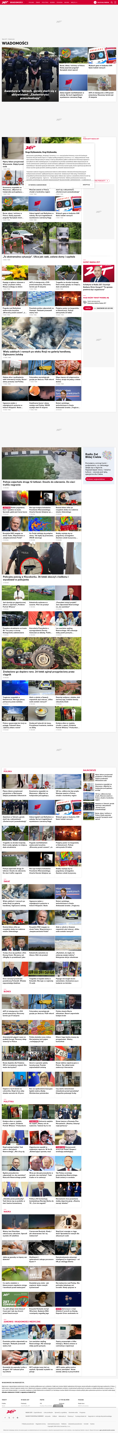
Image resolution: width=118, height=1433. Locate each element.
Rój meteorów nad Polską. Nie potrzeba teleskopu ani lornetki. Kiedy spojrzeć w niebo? (68, 1286)
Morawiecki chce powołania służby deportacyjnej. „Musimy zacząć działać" (68, 1201)
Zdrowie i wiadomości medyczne (22, 1321)
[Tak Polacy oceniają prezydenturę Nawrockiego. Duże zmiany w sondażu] (68, 1163)
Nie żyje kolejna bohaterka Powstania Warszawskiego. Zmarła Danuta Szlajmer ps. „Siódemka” (40, 510)
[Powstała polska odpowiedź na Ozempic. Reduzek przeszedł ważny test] (41, 298)
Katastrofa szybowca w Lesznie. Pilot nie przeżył (39, 603)
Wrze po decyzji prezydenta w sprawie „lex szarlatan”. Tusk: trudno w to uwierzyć (41, 1175)
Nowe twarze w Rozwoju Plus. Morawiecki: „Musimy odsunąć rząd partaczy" (68, 1123)
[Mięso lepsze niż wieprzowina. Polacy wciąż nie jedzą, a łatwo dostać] (68, 367)
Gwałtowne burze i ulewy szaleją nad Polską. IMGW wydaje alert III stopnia (39, 405)
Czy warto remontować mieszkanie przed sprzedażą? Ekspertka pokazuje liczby (67, 1091)
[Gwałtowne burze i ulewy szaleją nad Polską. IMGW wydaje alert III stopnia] (41, 393)
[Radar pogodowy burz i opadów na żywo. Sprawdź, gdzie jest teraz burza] (15, 498)
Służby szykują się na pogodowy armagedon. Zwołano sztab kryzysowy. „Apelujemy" (66, 536)
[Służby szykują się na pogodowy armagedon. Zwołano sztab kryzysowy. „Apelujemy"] (68, 523)
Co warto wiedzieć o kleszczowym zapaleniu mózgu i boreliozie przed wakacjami (15, 1285)
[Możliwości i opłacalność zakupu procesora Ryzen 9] (41, 1247)
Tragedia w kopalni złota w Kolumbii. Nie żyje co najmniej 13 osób (41, 980)
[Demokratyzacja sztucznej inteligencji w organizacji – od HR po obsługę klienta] (68, 1247)
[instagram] (13, 1417)
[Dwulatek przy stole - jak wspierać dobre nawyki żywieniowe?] (41, 1273)
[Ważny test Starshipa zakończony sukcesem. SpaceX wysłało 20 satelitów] (15, 1221)
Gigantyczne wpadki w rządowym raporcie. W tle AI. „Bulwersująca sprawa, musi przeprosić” (40, 1150)
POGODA (81, 1400)
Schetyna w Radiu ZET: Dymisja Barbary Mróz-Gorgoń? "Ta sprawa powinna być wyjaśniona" (97, 287)
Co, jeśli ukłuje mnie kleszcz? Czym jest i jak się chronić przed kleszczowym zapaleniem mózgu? (14, 1312)
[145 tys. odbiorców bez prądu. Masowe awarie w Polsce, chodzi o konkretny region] (68, 781)
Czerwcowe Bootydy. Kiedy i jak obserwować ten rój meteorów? (40, 1233)
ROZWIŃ (59, 1406)
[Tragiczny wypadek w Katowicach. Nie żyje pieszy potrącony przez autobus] (15, 687)
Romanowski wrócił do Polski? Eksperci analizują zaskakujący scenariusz (66, 1150)
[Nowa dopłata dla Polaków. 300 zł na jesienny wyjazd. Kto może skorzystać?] (15, 1053)
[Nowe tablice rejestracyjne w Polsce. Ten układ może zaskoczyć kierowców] (68, 1053)
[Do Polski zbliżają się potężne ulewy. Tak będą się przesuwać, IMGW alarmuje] (41, 523)
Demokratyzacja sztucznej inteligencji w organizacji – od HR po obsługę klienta (68, 1259)
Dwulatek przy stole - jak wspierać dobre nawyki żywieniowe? (39, 1285)
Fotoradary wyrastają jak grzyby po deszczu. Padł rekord (41, 378)
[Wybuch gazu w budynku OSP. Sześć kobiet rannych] (68, 203)
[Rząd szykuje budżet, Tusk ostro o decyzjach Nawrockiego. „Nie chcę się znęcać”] (15, 1137)
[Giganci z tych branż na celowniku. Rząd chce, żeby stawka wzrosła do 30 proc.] (15, 1079)
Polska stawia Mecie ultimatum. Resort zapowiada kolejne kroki (67, 1013)
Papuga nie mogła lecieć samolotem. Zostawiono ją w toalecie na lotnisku (67, 980)
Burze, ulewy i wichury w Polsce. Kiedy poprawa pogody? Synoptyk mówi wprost (12, 216)
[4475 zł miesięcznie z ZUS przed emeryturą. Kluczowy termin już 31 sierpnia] (41, 272)
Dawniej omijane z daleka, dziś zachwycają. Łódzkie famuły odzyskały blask (68, 699)
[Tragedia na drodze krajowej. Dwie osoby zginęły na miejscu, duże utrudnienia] (68, 272)
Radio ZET (4, 39)
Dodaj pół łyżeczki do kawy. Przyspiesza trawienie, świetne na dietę (41, 725)
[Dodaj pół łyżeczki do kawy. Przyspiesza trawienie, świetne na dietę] (41, 713)
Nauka (66, 2)
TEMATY (4, 1400)
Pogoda (60, 2)
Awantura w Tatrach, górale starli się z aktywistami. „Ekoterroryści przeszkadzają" (67, 189)
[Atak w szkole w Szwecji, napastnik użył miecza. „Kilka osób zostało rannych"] (41, 687)
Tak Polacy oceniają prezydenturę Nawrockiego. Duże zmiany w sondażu (67, 1175)
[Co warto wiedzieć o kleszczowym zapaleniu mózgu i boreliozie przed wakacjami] (15, 1273)
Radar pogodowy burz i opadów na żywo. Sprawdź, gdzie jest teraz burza (15, 509)
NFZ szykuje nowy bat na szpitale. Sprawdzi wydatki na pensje (41, 1369)
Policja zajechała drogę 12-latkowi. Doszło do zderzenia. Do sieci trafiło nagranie (39, 483)
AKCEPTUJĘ (86, 184)
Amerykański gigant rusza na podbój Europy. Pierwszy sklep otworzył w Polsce (14, 1039)
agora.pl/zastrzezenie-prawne (107, 1430)
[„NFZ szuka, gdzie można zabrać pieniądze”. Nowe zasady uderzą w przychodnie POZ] (68, 1357)
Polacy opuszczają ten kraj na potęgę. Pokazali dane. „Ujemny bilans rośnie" (14, 725)
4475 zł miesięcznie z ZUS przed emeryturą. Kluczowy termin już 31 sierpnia (40, 284)
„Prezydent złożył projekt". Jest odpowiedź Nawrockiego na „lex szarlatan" (67, 604)
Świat (38, 2)
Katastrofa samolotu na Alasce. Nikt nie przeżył (38, 954)
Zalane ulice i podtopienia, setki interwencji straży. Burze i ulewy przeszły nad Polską (15, 379)
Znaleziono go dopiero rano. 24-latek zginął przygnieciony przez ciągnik (38, 673)
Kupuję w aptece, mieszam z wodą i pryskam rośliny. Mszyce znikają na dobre (14, 284)
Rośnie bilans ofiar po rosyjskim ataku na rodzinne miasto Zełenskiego (67, 509)
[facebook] (5, 1417)
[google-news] (17, 1417)
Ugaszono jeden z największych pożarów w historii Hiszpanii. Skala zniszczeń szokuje (12, 406)
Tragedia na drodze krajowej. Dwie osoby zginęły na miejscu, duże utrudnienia (68, 284)
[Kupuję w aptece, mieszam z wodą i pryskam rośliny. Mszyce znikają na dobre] (15, 272)
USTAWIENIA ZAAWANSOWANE (37, 185)
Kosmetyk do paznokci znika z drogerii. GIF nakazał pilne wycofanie (15, 1369)
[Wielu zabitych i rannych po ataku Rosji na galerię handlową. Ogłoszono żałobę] (41, 333)
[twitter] (9, 1417)
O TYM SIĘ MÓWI (64, 1400)
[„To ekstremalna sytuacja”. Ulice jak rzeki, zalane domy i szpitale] (41, 238)
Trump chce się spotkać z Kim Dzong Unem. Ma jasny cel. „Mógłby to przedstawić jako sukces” (14, 956)
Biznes (52, 2)
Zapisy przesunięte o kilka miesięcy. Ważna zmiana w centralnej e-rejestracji (66, 1343)
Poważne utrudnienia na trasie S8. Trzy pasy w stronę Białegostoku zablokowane (15, 630)
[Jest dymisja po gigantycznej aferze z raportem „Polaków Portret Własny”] (15, 592)
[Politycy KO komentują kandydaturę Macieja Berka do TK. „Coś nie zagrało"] (41, 1189)
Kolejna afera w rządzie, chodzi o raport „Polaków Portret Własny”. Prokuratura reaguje (67, 726)
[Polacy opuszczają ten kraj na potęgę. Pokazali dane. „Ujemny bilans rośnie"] (15, 713)
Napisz (88, 308)
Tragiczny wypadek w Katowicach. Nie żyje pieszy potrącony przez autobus (14, 699)
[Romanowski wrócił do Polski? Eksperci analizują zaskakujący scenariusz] (68, 1137)
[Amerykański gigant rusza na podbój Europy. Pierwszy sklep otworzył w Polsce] (15, 1027)
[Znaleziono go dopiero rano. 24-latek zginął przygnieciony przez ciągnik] (41, 653)
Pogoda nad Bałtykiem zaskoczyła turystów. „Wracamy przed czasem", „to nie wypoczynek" (14, 311)
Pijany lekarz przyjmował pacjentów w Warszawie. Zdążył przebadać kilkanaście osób (20, 164)
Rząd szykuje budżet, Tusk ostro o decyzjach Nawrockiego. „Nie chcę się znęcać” (13, 1150)
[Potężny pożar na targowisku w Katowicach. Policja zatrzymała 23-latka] (68, 298)
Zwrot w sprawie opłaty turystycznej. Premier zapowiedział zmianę (38, 1065)
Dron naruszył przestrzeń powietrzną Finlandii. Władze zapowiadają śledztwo (14, 980)
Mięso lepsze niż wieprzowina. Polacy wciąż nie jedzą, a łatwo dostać (68, 379)
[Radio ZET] (5, 2)
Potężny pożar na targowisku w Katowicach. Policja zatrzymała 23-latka (67, 310)
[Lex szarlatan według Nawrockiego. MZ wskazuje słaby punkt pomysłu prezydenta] (68, 618)
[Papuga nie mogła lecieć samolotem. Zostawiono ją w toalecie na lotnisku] (68, 969)
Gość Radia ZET (91, 262)
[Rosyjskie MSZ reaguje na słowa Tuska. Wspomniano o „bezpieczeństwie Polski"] (15, 523)
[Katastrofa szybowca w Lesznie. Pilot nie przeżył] (41, 592)
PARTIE (42, 1400)
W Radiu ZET (25, 1400)
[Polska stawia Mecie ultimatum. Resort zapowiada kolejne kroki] (68, 1001)
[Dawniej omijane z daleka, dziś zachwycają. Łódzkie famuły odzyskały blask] (68, 687)
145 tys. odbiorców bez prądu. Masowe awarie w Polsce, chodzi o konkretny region (41, 189)
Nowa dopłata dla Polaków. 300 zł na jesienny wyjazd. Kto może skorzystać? (15, 1065)
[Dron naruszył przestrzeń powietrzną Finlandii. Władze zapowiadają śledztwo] (15, 969)
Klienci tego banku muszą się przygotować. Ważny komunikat (67, 1039)
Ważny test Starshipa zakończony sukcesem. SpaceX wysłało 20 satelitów (15, 1233)
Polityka (45, 2)
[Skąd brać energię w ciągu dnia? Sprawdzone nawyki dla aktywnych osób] (68, 1221)
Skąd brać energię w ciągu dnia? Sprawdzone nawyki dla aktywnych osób (67, 1233)
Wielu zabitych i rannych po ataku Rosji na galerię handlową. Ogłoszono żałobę (37, 353)
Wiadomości (16, 2)
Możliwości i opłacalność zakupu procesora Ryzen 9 (41, 1259)
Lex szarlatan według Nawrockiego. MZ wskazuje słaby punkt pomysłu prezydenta (66, 631)
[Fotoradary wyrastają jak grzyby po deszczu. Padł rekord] (41, 367)
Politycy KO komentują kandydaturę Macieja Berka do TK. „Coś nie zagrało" (41, 1201)
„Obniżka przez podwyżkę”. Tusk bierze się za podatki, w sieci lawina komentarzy (14, 1201)
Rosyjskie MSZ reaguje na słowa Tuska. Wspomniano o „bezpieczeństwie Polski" (14, 535)
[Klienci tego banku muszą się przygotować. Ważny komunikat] (68, 1027)
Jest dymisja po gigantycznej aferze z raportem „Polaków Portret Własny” (14, 604)
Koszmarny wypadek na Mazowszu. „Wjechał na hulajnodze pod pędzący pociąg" (12, 190)
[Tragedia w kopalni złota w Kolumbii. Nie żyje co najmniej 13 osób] (41, 969)
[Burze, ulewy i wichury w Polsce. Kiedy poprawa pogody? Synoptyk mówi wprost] (15, 203)
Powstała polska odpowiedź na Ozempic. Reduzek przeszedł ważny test (41, 310)
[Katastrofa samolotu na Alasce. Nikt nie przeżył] (41, 943)
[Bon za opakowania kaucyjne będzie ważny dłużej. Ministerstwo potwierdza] (41, 1079)
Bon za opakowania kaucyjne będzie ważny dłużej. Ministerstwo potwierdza (40, 1091)
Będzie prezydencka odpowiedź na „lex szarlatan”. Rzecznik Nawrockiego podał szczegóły (14, 1176)
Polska (31, 2)
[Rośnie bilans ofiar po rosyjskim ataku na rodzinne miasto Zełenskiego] (68, 498)
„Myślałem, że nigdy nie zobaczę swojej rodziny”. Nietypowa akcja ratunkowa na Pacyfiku (67, 956)
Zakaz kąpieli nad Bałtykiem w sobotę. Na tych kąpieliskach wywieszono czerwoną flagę (41, 215)
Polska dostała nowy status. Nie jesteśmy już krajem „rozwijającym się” (40, 1039)
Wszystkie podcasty (97, 181)
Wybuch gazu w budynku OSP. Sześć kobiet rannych (68, 214)
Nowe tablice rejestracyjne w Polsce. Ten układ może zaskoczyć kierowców (67, 1065)
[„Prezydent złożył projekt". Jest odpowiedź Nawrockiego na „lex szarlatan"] (68, 592)
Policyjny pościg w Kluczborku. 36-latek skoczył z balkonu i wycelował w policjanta (36, 578)
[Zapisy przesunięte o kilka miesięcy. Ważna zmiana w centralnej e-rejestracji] (68, 1331)
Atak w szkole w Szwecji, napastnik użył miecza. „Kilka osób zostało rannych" (41, 699)
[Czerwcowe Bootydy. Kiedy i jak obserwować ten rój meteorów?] (41, 1221)
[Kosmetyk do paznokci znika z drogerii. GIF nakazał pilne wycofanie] (15, 1357)
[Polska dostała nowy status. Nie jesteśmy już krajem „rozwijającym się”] (41, 1027)
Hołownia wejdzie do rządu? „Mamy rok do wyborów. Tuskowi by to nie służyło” (41, 1124)
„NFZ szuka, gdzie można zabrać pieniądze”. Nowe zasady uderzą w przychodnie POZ (67, 1370)
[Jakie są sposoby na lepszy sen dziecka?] (15, 1247)
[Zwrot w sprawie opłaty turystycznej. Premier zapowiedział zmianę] (41, 1053)
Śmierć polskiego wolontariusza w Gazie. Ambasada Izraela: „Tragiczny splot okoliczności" (67, 406)
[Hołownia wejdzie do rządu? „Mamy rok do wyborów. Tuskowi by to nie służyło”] (41, 1111)
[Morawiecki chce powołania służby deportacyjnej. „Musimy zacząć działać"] (68, 1189)
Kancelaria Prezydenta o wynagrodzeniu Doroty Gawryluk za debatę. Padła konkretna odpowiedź (40, 631)
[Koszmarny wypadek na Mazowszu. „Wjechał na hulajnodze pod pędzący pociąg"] (15, 177)
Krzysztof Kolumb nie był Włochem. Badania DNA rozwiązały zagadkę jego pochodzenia (39, 1312)
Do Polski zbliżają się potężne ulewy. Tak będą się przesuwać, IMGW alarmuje (41, 535)
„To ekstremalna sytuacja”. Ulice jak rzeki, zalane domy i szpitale (39, 256)
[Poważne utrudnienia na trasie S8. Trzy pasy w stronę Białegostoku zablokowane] (15, 618)
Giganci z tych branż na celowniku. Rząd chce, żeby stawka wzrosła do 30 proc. (13, 1091)
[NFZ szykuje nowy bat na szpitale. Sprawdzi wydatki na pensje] (41, 1357)
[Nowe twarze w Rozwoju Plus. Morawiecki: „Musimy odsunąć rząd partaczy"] (68, 1111)
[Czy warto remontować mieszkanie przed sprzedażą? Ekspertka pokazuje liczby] (68, 1079)
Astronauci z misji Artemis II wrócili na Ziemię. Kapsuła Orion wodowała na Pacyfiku (67, 1312)
